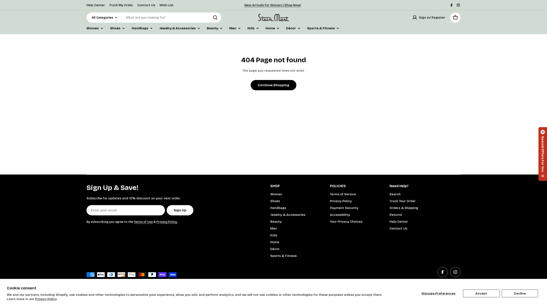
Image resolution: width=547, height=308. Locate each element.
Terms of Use (143, 222)
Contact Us (146, 5)
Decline (520, 293)
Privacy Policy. (167, 222)
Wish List (166, 5)
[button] (542, 154)
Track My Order (121, 5)
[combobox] (154, 17)
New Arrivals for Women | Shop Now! (272, 5)
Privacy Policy (46, 299)
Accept (481, 293)
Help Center (96, 5)
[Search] (215, 17)
